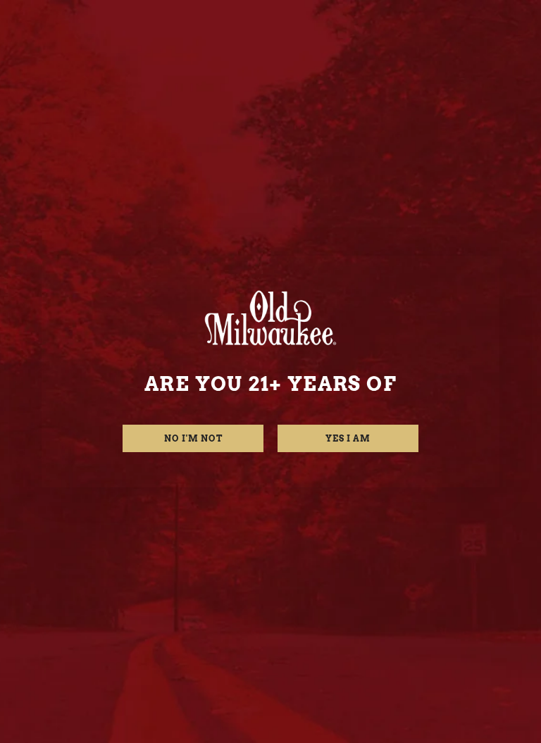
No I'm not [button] (193, 438)
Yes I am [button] (348, 438)
